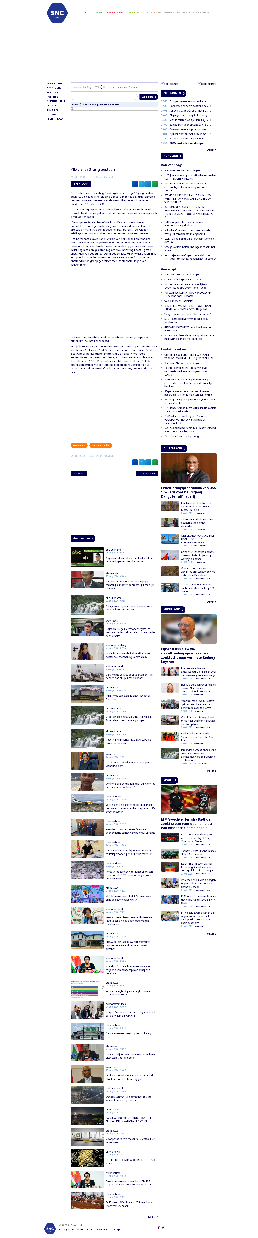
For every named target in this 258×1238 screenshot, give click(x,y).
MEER (151, 1217)
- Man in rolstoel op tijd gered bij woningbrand (185, 120)
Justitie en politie (109, 104)
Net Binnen (89, 104)
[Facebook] (159, 1227)
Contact (90, 1229)
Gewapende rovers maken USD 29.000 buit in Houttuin (130, 1140)
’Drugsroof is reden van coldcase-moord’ (187, 314)
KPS (153, 12)
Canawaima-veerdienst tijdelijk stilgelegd (129, 1033)
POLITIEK (52, 96)
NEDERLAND (172, 609)
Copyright (64, 1229)
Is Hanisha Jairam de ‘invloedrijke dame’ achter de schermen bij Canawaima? (128, 655)
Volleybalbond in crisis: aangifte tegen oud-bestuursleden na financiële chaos (199, 883)
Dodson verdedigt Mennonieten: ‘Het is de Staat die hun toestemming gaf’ (130, 1077)
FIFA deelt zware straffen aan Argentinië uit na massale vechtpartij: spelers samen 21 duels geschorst (198, 918)
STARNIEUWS (133, 12)
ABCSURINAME (115, 12)
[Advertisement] (129, 54)
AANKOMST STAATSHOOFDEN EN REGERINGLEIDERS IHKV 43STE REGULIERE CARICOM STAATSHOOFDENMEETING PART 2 (190, 212)
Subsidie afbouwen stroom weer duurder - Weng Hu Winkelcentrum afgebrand (188, 232)
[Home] (57, 13)
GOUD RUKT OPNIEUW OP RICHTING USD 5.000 (130, 1161)
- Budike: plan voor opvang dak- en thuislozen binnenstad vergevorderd (185, 124)
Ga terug (78, 473)
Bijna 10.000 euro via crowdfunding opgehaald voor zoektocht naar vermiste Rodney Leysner (188, 655)
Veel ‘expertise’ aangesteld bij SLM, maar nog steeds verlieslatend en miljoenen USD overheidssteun (130, 808)
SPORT (168, 780)
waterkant (112, 620)
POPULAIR (53, 92)
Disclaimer (77, 1229)
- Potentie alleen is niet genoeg (182, 138)
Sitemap (115, 1229)
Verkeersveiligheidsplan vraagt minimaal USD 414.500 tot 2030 (128, 992)
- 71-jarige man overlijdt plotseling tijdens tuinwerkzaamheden (185, 115)
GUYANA (52, 114)
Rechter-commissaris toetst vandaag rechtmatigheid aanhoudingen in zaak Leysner (185, 187)
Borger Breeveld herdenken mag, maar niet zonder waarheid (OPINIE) (130, 1013)
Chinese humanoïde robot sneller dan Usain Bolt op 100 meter (197, 588)
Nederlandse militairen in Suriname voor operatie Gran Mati (197, 737)
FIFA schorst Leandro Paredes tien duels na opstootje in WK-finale (198, 900)
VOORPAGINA (54, 83)
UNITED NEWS (166, 12)
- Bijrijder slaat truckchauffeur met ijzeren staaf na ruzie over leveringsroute (185, 134)
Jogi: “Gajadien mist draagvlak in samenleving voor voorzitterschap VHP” (190, 429)
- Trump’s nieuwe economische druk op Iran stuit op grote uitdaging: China (185, 101)
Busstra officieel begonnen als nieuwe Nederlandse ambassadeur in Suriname (198, 688)
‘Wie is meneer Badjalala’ (178, 300)
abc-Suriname (113, 549)
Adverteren (102, 1229)
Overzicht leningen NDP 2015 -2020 (184, 279)
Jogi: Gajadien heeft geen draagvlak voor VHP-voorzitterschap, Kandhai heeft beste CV (190, 257)
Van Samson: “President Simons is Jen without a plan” (127, 764)
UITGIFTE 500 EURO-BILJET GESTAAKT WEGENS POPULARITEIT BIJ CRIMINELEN (188, 356)
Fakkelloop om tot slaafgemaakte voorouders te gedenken (183, 223)
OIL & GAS (53, 110)
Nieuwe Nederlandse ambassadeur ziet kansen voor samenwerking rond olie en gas (199, 672)
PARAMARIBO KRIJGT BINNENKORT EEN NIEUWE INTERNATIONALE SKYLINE (129, 1119)
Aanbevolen (81, 538)
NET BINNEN (54, 88)
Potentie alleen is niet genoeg (181, 436)
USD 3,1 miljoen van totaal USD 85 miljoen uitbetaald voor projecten (130, 1056)
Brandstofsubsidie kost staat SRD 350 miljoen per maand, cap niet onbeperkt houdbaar (128, 970)
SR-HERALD (98, 12)
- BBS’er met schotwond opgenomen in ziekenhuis (185, 143)
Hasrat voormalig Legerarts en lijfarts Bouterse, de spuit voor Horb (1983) (185, 286)
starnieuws (112, 573)
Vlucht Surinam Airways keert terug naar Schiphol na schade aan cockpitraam (198, 720)
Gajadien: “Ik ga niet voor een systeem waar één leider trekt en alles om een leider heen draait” (130, 632)
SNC (87, 12)
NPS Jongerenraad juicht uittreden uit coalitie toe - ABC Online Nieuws (190, 177)
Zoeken (147, 97)
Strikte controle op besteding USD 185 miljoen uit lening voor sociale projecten (129, 1183)
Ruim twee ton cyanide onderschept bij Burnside (128, 697)
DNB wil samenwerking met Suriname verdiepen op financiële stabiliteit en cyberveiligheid (186, 419)
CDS (146, 12)
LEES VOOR (81, 184)
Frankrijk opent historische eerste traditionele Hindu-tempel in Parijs (196, 506)
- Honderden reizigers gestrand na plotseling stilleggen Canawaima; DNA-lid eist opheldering (185, 105)
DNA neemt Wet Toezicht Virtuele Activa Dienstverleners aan (129, 1204)
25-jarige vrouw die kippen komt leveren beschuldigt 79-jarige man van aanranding (188, 393)
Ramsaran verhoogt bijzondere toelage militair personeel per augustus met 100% (130, 852)
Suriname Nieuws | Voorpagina (182, 170)
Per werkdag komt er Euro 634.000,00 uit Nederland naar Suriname (187, 294)
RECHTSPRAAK (55, 118)
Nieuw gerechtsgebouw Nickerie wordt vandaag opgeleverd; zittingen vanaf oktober (128, 945)
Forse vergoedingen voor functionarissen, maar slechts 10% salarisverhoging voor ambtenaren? (129, 875)
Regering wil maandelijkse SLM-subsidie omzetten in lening (128, 741)
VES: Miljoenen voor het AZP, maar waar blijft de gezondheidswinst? (129, 897)
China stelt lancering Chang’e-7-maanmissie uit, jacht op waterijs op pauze (198, 555)
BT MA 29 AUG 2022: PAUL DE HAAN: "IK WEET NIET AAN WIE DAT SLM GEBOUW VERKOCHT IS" (187, 199)
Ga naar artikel (147, 473)
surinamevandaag (116, 645)
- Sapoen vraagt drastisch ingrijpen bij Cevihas (185, 110)
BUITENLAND (173, 448)
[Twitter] (163, 1227)
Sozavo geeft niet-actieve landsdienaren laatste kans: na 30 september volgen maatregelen (129, 921)
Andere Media (201, 12)
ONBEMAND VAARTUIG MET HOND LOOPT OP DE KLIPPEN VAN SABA (197, 539)
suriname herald (115, 666)
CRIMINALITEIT (56, 101)
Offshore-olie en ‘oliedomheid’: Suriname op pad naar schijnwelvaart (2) (130, 785)
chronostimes (114, 796)
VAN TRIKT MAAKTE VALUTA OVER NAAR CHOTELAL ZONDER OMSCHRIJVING (188, 307)
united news (113, 1109)
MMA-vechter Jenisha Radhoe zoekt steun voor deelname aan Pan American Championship (187, 823)
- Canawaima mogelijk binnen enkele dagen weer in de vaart (185, 129)
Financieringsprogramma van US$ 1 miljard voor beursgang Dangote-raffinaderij (188, 492)
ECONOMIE (53, 105)
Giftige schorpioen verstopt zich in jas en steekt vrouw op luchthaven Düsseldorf (198, 571)
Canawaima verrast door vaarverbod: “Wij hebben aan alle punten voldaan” (129, 676)
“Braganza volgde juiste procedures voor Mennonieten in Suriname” (129, 607)
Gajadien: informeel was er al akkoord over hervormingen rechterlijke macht (130, 559)
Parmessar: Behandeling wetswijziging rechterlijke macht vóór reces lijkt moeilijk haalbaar (130, 585)
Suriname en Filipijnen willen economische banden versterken (197, 523)
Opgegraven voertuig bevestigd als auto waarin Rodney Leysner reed (129, 1098)
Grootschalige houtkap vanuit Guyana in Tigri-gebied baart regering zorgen (129, 718)
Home (75, 104)
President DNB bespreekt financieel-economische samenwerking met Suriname (130, 831)
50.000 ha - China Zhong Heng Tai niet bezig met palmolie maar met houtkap (189, 337)
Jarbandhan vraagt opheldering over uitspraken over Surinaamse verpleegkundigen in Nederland (198, 755)
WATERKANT (183, 12)
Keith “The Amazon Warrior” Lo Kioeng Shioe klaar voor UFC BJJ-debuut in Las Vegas (197, 867)
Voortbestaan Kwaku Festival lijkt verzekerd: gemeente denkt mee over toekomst (198, 704)
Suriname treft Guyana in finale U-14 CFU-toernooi (199, 852)
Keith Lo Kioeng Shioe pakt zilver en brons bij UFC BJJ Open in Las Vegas (196, 838)
